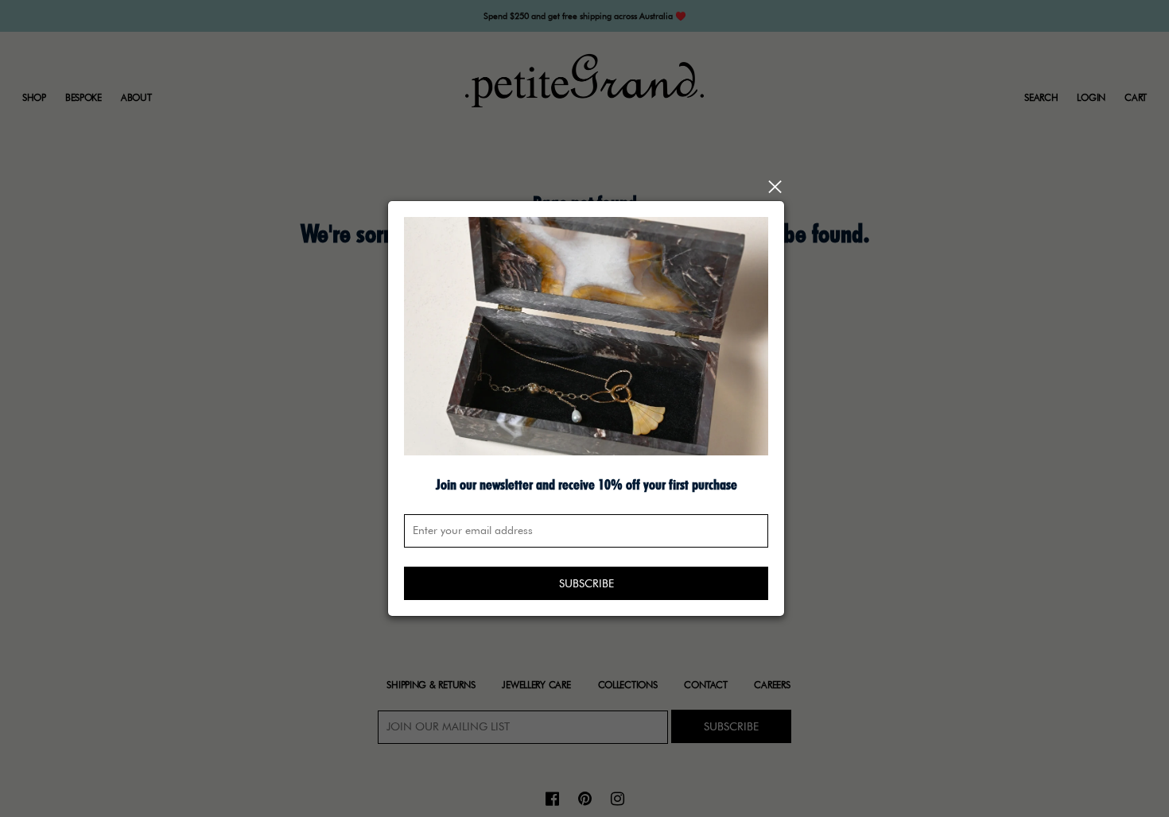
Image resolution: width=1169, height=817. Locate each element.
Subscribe (586, 583)
